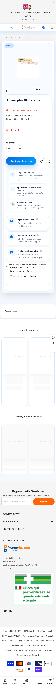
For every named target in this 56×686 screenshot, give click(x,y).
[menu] (3, 27)
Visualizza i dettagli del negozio (24, 276)
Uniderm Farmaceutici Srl (25, 115)
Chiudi (53, 3)
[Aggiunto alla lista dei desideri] (41, 161)
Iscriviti (44, 501)
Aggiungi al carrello (21, 161)
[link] (14, 381)
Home (5, 37)
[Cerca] (11, 27)
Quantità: (10, 142)
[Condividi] (47, 161)
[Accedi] (44, 27)
